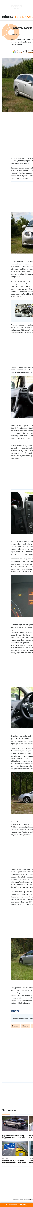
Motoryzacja (10, 22)
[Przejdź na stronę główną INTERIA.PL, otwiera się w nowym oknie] (7, 16)
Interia (3, 22)
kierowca (25, 1026)
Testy (16, 22)
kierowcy (15, 1026)
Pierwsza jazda (22, 22)
